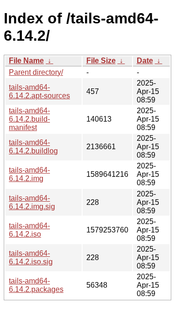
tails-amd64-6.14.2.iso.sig (31, 257)
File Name (26, 61)
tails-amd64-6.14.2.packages (36, 285)
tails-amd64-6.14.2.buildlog (33, 146)
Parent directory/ (36, 72)
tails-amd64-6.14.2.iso (29, 230)
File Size (101, 61)
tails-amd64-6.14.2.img (29, 174)
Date (145, 61)
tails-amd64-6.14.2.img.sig (32, 202)
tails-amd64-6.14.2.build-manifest (29, 119)
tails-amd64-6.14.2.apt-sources (39, 91)
